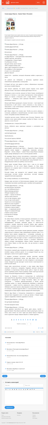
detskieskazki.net (12, 422)
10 (33, 320)
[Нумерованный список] (21, 389)
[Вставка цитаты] (30, 389)
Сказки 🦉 (17, 8)
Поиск (3, 415)
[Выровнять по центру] (14, 389)
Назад (5, 376)
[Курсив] (8, 389)
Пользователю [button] (35, 412)
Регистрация (34, 418)
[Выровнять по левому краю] (12, 389)
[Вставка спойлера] (32, 389)
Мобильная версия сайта (6, 418)
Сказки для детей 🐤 (11, 8)
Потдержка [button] (19, 412)
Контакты (19, 415)
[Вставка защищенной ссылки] (27, 389)
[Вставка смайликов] (23, 389)
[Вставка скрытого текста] (34, 389)
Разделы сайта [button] (5, 412)
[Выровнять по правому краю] (16, 389)
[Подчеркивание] (10, 389)
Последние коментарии (6, 416)
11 (36, 320)
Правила (34, 416)
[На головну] (3, 8)
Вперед (42, 376)
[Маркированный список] (19, 389)
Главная (34, 415)
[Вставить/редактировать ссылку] (25, 389)
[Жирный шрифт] (6, 389)
